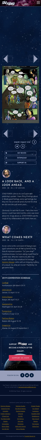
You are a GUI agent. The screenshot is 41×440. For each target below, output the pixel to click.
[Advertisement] (20, 29)
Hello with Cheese (20, 426)
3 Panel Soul (5, 416)
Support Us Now (20, 358)
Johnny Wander (20, 429)
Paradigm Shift (35, 414)
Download (22, 158)
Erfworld (20, 414)
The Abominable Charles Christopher (5, 421)
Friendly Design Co (29, 436)
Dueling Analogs (20, 411)
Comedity (5, 411)
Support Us (21, 163)
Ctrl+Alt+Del (5, 429)
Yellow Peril (35, 426)
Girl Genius (20, 419)
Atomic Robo (5, 426)
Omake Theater (35, 406)
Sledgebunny (35, 416)
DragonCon (6, 325)
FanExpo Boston (8, 318)
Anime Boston (7, 297)
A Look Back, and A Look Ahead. (18, 183)
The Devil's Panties (20, 408)
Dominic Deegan (8, 262)
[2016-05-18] (20, 122)
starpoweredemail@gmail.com (27, 387)
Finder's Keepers (5, 414)
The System (35, 424)
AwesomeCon (7, 304)
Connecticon (6, 311)
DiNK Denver (7, 290)
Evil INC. (20, 416)
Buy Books (22, 153)
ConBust (5, 283)
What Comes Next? (17, 237)
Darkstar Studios (20, 406)
